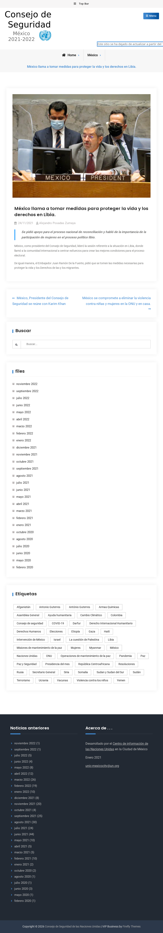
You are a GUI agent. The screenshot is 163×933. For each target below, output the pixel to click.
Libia (111, 639)
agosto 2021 (24, 476)
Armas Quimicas (109, 607)
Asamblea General (28, 615)
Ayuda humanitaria (60, 615)
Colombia (116, 615)
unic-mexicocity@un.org (102, 766)
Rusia (20, 672)
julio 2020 (22, 546)
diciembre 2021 (26, 447)
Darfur (77, 623)
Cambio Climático (91, 615)
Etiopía (75, 631)
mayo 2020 (23, 560)
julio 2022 (22, 398)
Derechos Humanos (29, 631)
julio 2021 (22, 482)
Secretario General (43, 672)
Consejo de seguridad (30, 623)
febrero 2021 (24, 518)
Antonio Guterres (49, 607)
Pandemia (125, 655)
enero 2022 (23, 440)
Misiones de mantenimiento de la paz (39, 647)
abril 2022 (22, 419)
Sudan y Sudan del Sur (110, 672)
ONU (49, 655)
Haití (107, 631)
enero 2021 (23, 525)
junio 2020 (23, 553)
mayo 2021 (23, 497)
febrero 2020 (24, 567)
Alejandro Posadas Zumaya (57, 223)
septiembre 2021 (27, 468)
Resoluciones (126, 664)
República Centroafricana (94, 664)
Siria (66, 672)
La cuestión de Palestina (84, 639)
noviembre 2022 (26, 384)
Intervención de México (31, 639)
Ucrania (43, 680)
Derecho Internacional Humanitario (111, 623)
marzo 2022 (24, 426)
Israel (57, 639)
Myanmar (95, 647)
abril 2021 (22, 504)
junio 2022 (23, 405)
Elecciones (56, 631)
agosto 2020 (24, 539)
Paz (143, 655)
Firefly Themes (132, 926)
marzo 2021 (24, 511)
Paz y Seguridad (27, 664)
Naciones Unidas (27, 655)
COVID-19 (58, 623)
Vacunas (62, 680)
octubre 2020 (25, 532)
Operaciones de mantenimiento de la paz (86, 655)
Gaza (92, 631)
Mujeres (76, 647)
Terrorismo (23, 680)
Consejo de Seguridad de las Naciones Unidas (73, 926)
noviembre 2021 (26, 454)
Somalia (83, 672)
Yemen (121, 680)
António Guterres (79, 607)
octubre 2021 (25, 461)
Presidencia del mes (57, 664)
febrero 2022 (24, 433)
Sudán (137, 672)
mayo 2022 (23, 412)
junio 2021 (23, 490)
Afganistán (23, 607)
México (92, 55)
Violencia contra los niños (92, 680)
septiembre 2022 (27, 391)
